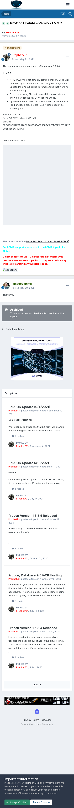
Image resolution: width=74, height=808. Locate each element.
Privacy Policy (31, 719)
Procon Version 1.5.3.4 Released (32, 628)
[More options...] (67, 57)
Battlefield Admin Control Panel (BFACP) (47, 241)
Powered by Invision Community (37, 724)
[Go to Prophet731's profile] (6, 57)
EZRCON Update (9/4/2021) (29, 407)
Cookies (46, 719)
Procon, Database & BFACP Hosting (35, 575)
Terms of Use (32, 782)
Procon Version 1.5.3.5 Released (32, 515)
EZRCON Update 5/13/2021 (28, 463)
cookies (23, 786)
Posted (23, 59)
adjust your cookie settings (45, 789)
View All (37, 684)
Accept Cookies (18, 802)
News (23, 35)
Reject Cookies (41, 802)
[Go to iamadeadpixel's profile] (6, 285)
